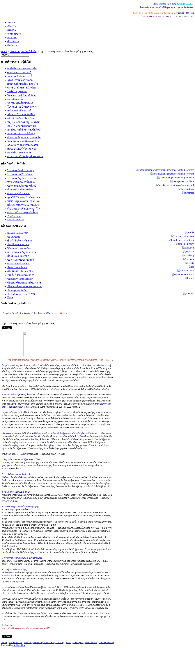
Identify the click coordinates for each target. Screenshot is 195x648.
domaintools (91, 642)
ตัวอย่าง (11, 26)
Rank (68, 642)
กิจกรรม (11, 30)
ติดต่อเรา (12, 45)
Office (102, 642)
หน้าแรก (11, 22)
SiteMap (110, 642)
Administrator (15, 642)
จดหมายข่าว (14, 33)
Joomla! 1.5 (28, 313)
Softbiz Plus (19, 645)
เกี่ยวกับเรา (13, 41)
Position (28, 642)
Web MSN (48, 642)
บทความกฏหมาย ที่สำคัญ (23, 51)
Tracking (59, 642)
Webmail (37, 642)
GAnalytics (78, 642)
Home (4, 51)
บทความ (12, 37)
